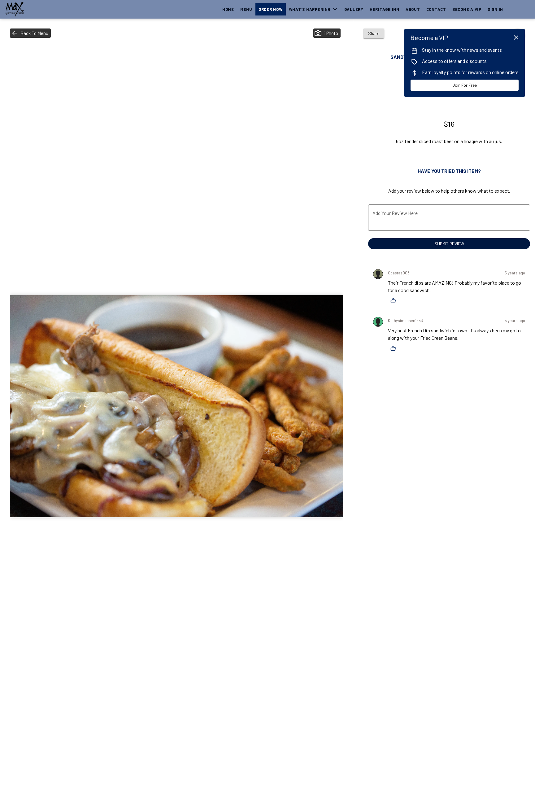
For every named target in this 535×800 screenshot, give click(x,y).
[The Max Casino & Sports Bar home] (33, 9)
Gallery (353, 9)
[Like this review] (395, 300)
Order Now (271, 9)
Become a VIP (466, 9)
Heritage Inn (384, 9)
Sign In (495, 9)
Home (228, 9)
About (413, 9)
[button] (313, 9)
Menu (246, 9)
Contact (436, 9)
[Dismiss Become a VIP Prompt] (516, 37)
